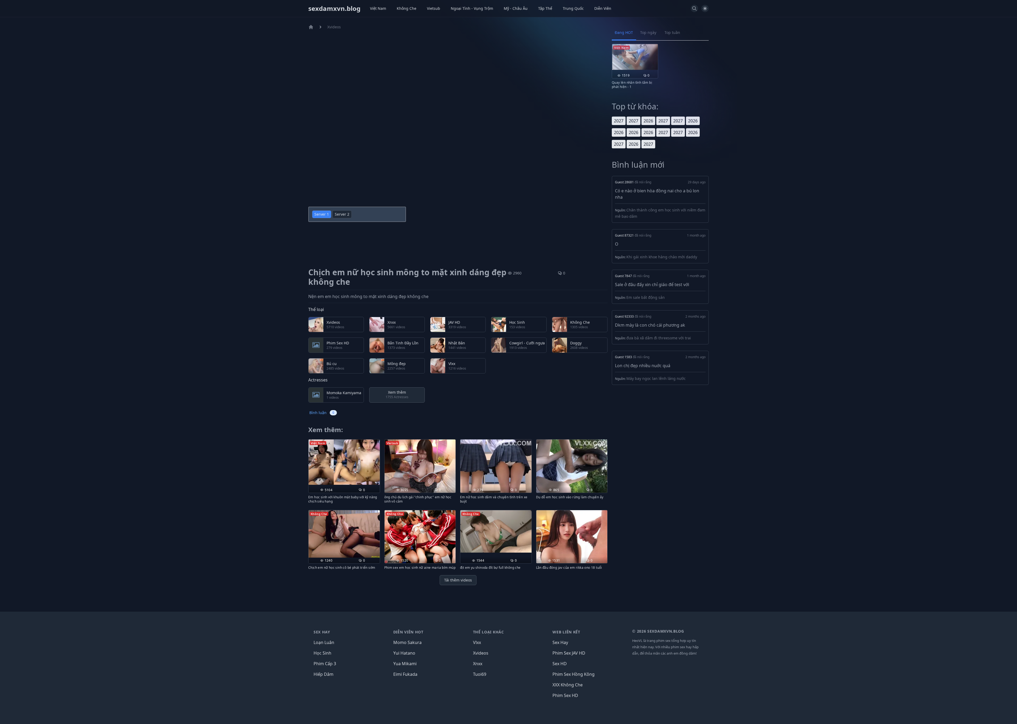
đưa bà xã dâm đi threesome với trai (658, 337)
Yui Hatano (404, 653)
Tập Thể (545, 8)
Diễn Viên (602, 8)
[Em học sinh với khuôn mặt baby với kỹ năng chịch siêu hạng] (344, 462)
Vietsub (433, 8)
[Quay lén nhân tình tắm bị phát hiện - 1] (635, 57)
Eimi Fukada (405, 674)
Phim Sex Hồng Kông (573, 674)
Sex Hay (560, 642)
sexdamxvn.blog (334, 8)
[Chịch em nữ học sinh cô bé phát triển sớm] (344, 534)
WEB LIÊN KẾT (566, 631)
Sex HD (559, 664)
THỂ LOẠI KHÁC (488, 631)
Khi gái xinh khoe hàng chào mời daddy (661, 256)
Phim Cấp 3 (325, 664)
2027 (618, 121)
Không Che (406, 8)
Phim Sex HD (565, 695)
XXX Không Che (567, 685)
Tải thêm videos (458, 580)
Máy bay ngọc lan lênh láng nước (656, 378)
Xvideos (334, 26)
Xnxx (477, 664)
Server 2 (342, 214)
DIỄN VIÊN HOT (408, 631)
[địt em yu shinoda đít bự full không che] (496, 531)
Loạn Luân (324, 642)
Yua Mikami (405, 664)
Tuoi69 (479, 674)
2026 (648, 121)
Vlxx (477, 642)
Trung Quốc (573, 8)
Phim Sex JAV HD (568, 653)
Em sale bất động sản (645, 297)
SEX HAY (322, 631)
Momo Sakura (407, 642)
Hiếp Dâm (323, 674)
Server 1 (321, 214)
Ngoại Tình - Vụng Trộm (472, 8)
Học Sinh (322, 653)
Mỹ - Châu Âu (516, 8)
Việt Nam (378, 8)
